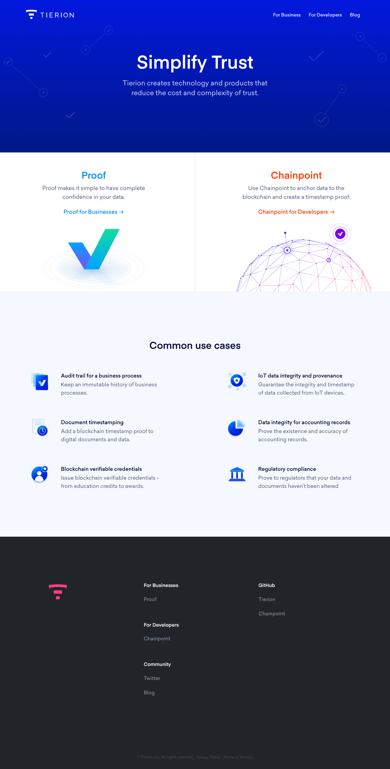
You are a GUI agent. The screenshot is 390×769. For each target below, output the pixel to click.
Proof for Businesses (91, 212)
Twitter (152, 678)
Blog (149, 693)
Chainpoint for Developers (293, 212)
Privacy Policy (208, 757)
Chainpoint (157, 639)
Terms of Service (238, 757)
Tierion (266, 599)
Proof (150, 599)
